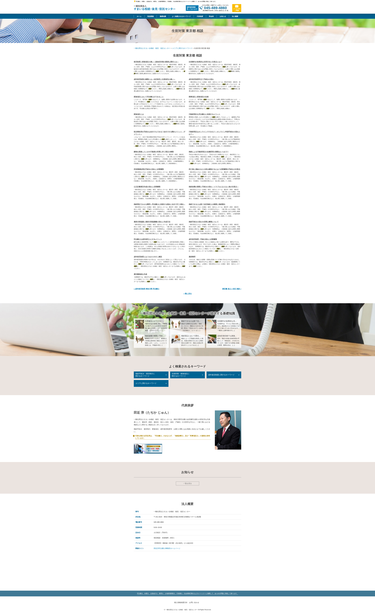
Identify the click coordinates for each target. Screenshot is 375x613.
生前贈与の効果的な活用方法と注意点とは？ (205, 62)
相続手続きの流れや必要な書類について (204, 222)
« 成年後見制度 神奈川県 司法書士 (146, 289)
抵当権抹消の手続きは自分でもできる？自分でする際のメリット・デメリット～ (159, 133)
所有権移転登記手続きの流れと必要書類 (149, 169)
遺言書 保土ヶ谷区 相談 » (231, 289)
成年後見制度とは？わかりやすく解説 (148, 257)
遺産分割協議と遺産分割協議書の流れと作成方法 (152, 222)
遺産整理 (192, 257)
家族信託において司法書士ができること (149, 97)
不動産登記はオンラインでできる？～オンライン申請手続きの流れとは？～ (214, 133)
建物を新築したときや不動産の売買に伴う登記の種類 (154, 152)
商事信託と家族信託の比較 (199, 97)
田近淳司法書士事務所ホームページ (167, 548)
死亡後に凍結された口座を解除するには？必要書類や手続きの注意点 (214, 169)
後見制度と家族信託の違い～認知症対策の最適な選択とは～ (156, 62)
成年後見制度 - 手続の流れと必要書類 (203, 239)
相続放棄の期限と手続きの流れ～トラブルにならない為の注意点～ (214, 187)
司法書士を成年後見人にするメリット (148, 239)
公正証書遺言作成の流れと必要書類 (147, 187)
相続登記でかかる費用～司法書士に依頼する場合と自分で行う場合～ (159, 204)
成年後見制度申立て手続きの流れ (201, 79)
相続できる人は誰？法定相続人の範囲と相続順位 (207, 204)
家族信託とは (139, 114)
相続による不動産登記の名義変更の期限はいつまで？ (209, 152)
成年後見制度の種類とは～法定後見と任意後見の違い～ (154, 79)
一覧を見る (187, 483)
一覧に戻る (187, 294)
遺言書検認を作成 (140, 274)
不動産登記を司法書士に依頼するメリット (204, 114)
